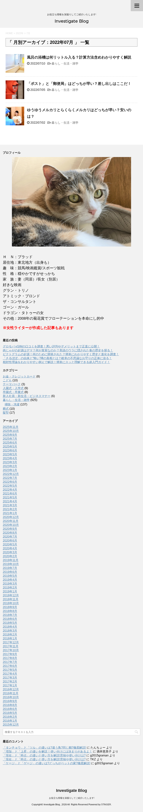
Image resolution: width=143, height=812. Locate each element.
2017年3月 (10, 677)
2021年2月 (10, 509)
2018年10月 (11, 603)
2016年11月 (10, 693)
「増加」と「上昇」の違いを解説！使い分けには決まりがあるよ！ (47, 751)
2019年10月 (11, 564)
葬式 (6, 408)
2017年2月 (10, 681)
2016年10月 (11, 697)
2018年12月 (11, 595)
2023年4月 (10, 458)
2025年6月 (10, 442)
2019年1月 (10, 591)
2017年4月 (10, 673)
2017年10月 (11, 650)
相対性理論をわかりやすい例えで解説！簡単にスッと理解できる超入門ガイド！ (56, 362)
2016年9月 (10, 701)
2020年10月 (11, 524)
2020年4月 (10, 548)
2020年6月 (10, 540)
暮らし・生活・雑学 (65, 63)
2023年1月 (10, 470)
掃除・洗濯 (12, 404)
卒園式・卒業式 (13, 392)
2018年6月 (10, 618)
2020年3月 (10, 552)
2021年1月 (10, 513)
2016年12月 (11, 689)
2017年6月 (10, 665)
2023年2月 (10, 466)
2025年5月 (10, 446)
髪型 (6, 412)
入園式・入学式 (13, 388)
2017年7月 (10, 662)
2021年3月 (10, 505)
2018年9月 (10, 607)
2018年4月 (10, 626)
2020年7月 (10, 536)
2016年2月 (10, 716)
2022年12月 (11, 474)
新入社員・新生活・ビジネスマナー (26, 396)
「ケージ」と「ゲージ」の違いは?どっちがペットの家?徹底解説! (46, 763)
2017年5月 (10, 669)
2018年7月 (10, 615)
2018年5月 (10, 622)
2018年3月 (10, 630)
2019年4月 (10, 579)
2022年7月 (10, 477)
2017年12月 (11, 642)
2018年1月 (10, 638)
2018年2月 (10, 634)
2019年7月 (10, 568)
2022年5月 (10, 485)
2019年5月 (10, 575)
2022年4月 (10, 489)
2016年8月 (10, 705)
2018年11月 (10, 599)
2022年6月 (10, 481)
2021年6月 (10, 493)
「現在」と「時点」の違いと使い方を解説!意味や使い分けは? (44, 755)
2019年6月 (10, 571)
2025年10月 (11, 430)
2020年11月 (10, 521)
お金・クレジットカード (19, 376)
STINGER (106, 804)
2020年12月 (11, 517)
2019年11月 (10, 560)
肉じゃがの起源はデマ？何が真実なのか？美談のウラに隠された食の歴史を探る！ (58, 350)
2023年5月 (10, 454)
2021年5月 (10, 497)
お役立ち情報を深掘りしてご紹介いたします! (71, 798)
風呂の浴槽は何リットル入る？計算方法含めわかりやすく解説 (79, 57)
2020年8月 (10, 532)
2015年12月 (11, 724)
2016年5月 (10, 712)
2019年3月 (10, 583)
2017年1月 (10, 685)
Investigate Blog (72, 21)
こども (7, 380)
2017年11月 (10, 646)
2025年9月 (10, 434)
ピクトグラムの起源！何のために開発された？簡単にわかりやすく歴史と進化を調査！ (61, 354)
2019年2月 (10, 587)
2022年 (19, 33)
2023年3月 (10, 462)
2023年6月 (10, 450)
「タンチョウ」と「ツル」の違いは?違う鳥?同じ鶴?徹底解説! (44, 747)
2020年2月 (10, 556)
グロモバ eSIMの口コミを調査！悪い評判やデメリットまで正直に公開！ (51, 346)
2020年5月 (10, 544)
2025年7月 (10, 438)
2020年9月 (10, 528)
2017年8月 (10, 658)
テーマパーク (12, 384)
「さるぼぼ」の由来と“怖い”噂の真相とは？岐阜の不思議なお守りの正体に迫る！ (57, 358)
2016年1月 (10, 720)
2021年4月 (10, 501)
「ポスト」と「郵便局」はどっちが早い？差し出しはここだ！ (79, 83)
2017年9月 (10, 654)
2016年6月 (10, 709)
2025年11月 (10, 427)
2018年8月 (10, 611)
